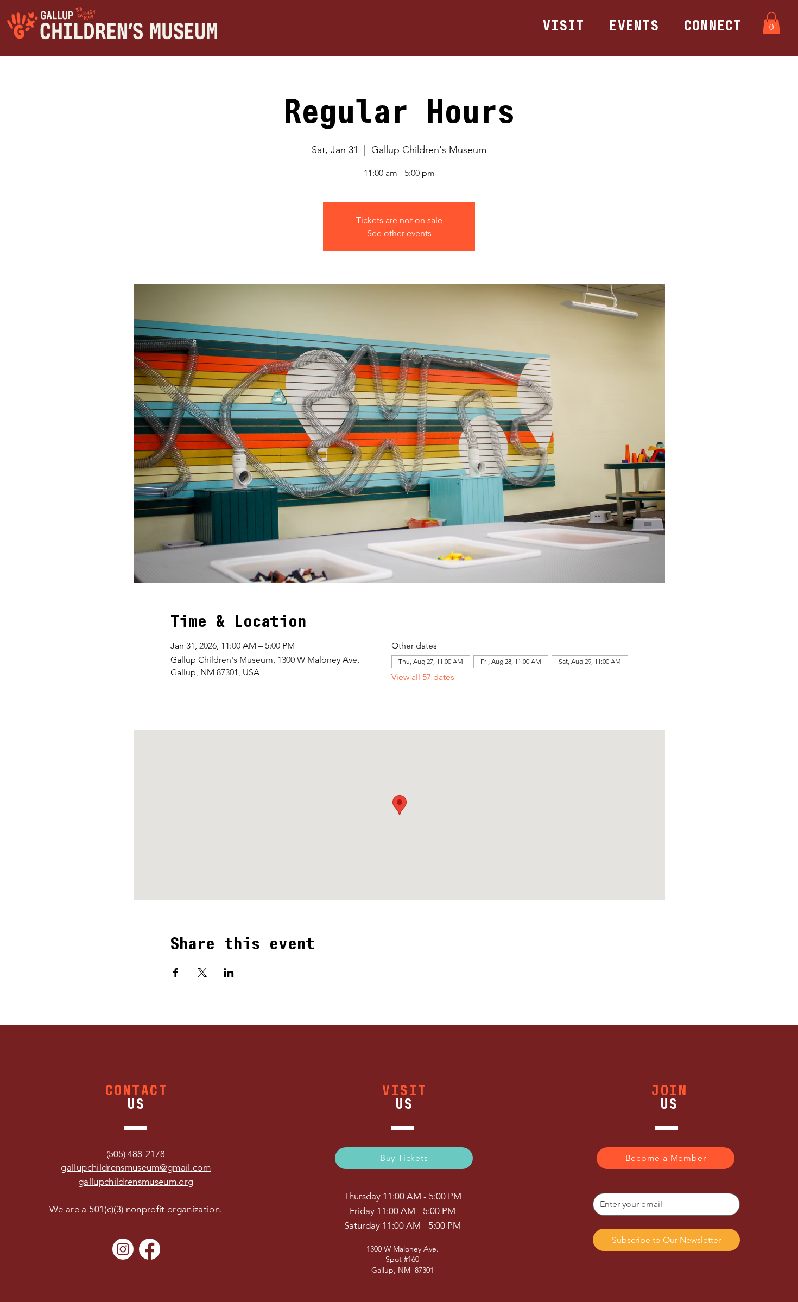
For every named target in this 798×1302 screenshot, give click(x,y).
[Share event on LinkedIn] (229, 972)
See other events (399, 233)
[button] (563, 25)
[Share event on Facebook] (175, 972)
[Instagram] (123, 1249)
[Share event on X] (202, 972)
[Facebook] (149, 1249)
